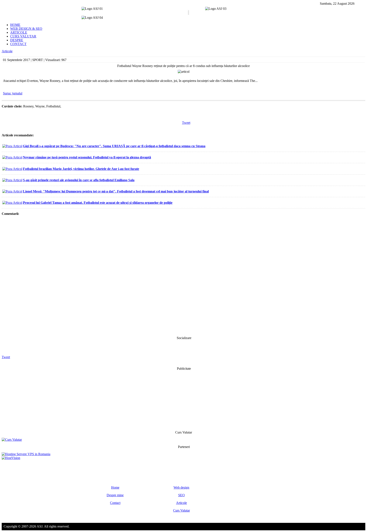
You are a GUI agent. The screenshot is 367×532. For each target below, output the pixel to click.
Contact (115, 503)
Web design (181, 487)
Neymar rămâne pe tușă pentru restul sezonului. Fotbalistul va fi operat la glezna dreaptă (87, 157)
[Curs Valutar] (12, 439)
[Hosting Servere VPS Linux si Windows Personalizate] (26, 454)
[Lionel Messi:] (12, 191)
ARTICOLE (18, 32)
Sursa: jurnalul (12, 93)
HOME (15, 25)
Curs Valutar (181, 510)
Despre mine (115, 495)
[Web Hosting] (11, 458)
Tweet (186, 122)
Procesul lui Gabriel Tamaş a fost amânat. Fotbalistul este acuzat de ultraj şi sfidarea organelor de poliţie (97, 202)
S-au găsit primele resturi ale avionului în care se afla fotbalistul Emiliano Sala (78, 180)
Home (115, 487)
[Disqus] (183, 275)
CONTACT (18, 44)
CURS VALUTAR (23, 36)
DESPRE (16, 40)
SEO (181, 495)
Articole (7, 51)
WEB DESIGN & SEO (26, 28)
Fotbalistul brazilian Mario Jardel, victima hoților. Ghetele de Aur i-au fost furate (81, 169)
